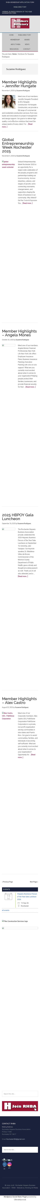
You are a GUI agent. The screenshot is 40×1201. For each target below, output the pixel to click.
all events (5, 910)
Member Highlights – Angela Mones (19, 333)
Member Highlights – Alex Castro (19, 700)
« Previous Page (7, 882)
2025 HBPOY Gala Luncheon (17, 517)
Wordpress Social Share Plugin (15, 1197)
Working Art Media (31, 1188)
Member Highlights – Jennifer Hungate (19, 84)
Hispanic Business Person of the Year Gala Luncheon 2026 (27, 896)
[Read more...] (28, 203)
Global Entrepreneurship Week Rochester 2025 (18, 145)
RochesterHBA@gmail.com (15, 1139)
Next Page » (34, 882)
